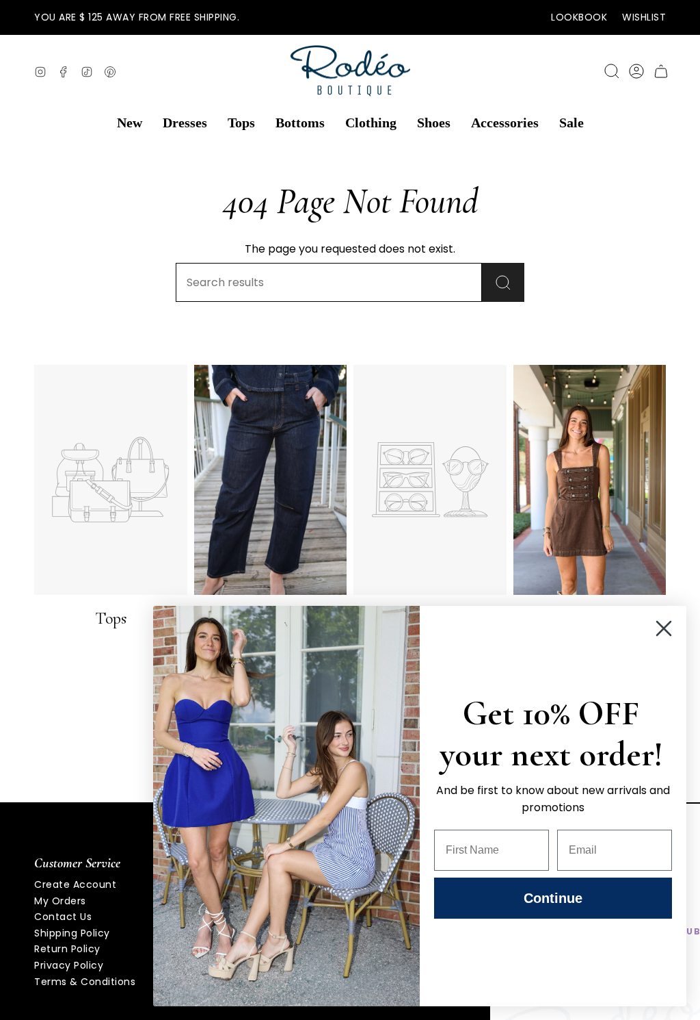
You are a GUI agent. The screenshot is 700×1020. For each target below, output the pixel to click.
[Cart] (661, 71)
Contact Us (63, 916)
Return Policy (67, 949)
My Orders (60, 901)
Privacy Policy (68, 965)
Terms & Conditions (84, 982)
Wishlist (644, 17)
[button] (129, 123)
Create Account (75, 884)
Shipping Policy (72, 933)
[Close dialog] (664, 628)
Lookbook (579, 17)
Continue (553, 898)
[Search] (503, 282)
